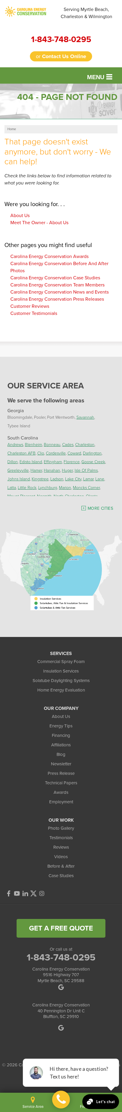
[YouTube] (16, 893)
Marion (65, 487)
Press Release (61, 773)
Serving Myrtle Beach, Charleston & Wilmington (86, 13)
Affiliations (61, 745)
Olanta (92, 496)
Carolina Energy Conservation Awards (49, 256)
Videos (61, 856)
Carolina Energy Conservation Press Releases (57, 299)
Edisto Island (31, 461)
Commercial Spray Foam (61, 661)
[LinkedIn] (25, 893)
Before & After (61, 866)
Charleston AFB (21, 453)
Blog (61, 754)
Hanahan (52, 470)
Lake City (73, 479)
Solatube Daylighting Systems (61, 680)
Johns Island (18, 479)
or (61, 56)
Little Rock (27, 487)
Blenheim (33, 444)
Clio (40, 453)
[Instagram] (41, 893)
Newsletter (61, 764)
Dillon (12, 461)
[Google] (61, 1027)
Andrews (15, 444)
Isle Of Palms (86, 470)
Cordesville (56, 453)
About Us (20, 215)
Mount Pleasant (21, 496)
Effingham (53, 461)
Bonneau (52, 444)
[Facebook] (8, 893)
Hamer (36, 470)
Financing (61, 735)
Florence (72, 461)
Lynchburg (47, 487)
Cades (67, 444)
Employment (61, 802)
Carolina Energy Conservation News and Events (59, 292)
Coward (74, 453)
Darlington (92, 453)
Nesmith (44, 496)
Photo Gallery (61, 828)
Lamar (88, 479)
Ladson (56, 479)
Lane (99, 479)
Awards (61, 792)
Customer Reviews (29, 306)
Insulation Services (61, 671)
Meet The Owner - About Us (39, 222)
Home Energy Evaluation (61, 690)
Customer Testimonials (33, 313)
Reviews (61, 847)
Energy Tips (61, 726)
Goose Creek (93, 461)
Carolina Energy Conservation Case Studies (55, 277)
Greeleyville (18, 470)
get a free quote (61, 928)
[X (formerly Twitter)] (33, 893)
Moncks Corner (86, 487)
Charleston (84, 444)
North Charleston (69, 496)
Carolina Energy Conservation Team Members (57, 284)
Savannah (85, 417)
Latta (11, 487)
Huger (67, 470)
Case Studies (61, 875)
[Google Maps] (61, 987)
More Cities (100, 508)
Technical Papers (61, 783)
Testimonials (61, 837)
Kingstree (40, 479)
